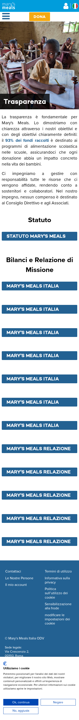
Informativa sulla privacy (57, 580)
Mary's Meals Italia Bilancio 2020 (33, 310)
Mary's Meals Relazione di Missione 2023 (39, 496)
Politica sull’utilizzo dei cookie (56, 593)
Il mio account (16, 585)
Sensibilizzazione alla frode (58, 606)
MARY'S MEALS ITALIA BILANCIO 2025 (33, 426)
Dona (40, 16)
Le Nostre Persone (19, 578)
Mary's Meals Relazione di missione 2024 (39, 519)
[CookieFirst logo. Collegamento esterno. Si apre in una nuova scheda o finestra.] (5, 664)
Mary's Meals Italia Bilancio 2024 (33, 403)
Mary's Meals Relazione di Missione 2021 (39, 449)
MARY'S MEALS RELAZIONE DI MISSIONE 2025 (39, 542)
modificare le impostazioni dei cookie (57, 619)
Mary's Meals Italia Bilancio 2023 (33, 379)
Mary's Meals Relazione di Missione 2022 (39, 472)
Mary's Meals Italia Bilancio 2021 (33, 333)
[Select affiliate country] (75, 6)
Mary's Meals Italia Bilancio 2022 (33, 356)
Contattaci (13, 571)
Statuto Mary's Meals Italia (36, 237)
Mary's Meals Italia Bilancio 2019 (33, 286)
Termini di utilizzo (58, 571)
